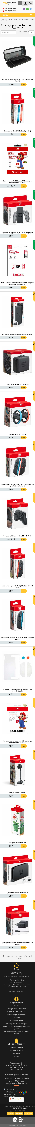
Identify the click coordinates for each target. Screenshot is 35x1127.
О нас (16, 1006)
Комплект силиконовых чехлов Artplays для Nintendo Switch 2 (17, 690)
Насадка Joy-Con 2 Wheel (17, 434)
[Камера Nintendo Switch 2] (17, 790)
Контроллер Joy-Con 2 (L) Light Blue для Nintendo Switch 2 (17, 638)
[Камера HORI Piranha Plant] (17, 840)
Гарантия (16, 1018)
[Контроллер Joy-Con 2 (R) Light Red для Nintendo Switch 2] (17, 584)
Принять (10, 1113)
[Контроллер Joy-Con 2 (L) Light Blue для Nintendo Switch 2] (17, 635)
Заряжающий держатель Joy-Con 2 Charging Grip (17, 232)
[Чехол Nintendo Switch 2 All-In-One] (17, 382)
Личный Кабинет (16, 1047)
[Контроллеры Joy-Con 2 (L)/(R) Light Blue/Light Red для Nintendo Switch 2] (17, 482)
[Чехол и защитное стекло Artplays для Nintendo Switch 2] (17, 77)
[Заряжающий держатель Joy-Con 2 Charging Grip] (17, 230)
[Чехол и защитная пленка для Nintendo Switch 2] (17, 332)
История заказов (16, 1050)
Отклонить (19, 1113)
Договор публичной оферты (16, 1024)
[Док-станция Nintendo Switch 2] (17, 890)
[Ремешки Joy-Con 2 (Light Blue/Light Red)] (17, 129)
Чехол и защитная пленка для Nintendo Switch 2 (17, 334)
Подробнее (28, 1113)
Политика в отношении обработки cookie (16, 1033)
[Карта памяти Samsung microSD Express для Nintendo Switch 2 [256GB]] (17, 739)
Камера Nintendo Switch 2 (17, 793)
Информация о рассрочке (16, 1012)
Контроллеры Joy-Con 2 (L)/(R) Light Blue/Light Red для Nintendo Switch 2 (17, 485)
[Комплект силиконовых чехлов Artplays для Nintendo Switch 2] (17, 687)
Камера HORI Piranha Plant (17, 843)
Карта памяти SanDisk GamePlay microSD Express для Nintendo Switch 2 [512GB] (17, 283)
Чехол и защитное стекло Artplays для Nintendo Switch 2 (17, 80)
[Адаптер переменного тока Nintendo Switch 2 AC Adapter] (17, 940)
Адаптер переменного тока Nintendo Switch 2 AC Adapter (17, 943)
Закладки (16, 1053)
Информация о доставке (16, 1009)
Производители (16, 1021)
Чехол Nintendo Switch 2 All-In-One (17, 384)
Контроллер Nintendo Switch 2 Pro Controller (17, 536)
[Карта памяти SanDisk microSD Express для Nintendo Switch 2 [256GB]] (17, 179)
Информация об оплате (16, 1015)
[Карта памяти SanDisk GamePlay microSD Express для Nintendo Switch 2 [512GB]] (17, 280)
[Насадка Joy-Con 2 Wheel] (17, 432)
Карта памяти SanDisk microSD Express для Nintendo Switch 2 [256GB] (17, 182)
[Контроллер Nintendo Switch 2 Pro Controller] (17, 534)
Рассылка (16, 1056)
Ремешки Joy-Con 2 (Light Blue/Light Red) (17, 131)
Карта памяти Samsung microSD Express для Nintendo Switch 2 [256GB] (17, 742)
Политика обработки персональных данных (16, 1028)
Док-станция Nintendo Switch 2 (17, 893)
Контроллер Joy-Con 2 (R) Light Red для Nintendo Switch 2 (18, 586)
